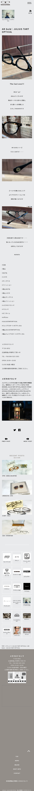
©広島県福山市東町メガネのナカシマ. (17, 781)
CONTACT (17, 773)
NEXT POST (28, 441)
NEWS (17, 760)
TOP (17, 756)
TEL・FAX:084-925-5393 (17, 663)
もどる (30, 13)
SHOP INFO (17, 769)
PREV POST (6, 441)
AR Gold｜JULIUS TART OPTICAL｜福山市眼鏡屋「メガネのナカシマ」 (17, 790)
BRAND (17, 765)
